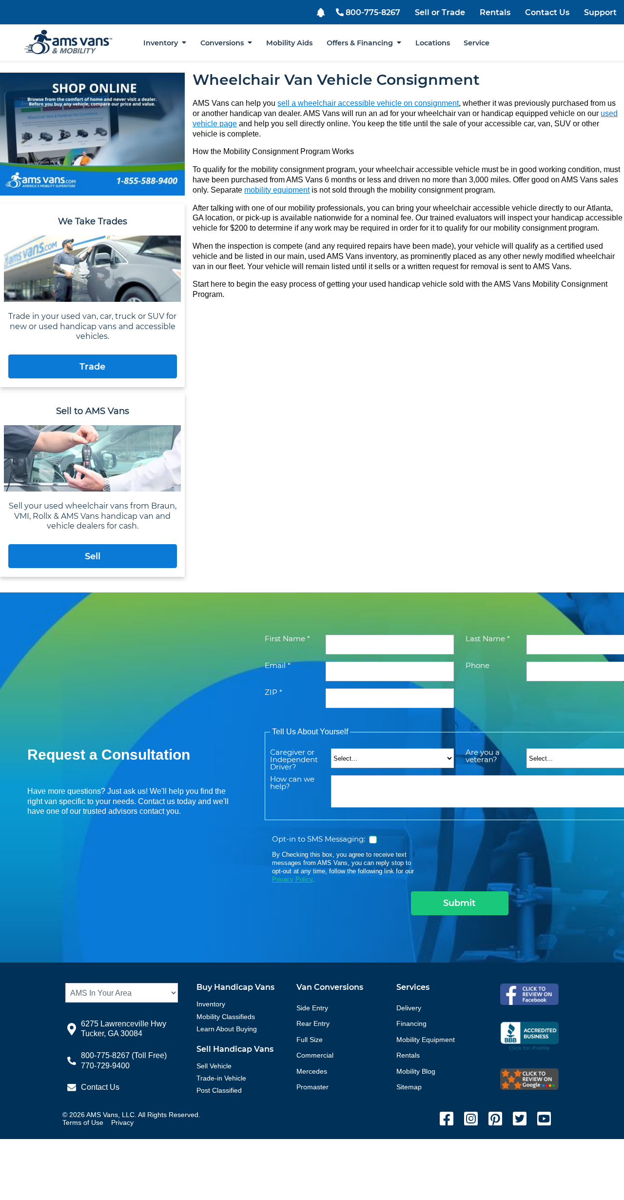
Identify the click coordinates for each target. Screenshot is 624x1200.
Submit (459, 903)
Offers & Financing (362, 43)
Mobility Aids (289, 43)
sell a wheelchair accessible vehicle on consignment (368, 103)
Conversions (224, 43)
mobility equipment (277, 190)
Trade (92, 366)
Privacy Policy (292, 879)
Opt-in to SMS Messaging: (318, 839)
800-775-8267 (373, 12)
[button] (322, 11)
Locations (432, 43)
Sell (92, 556)
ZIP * (273, 692)
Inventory (162, 43)
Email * (278, 665)
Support (600, 12)
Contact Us (547, 12)
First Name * (287, 638)
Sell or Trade (440, 12)
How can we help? (292, 782)
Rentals (495, 12)
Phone (477, 665)
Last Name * (488, 638)
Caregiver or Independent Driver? (294, 759)
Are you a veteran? (483, 755)
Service (476, 43)
